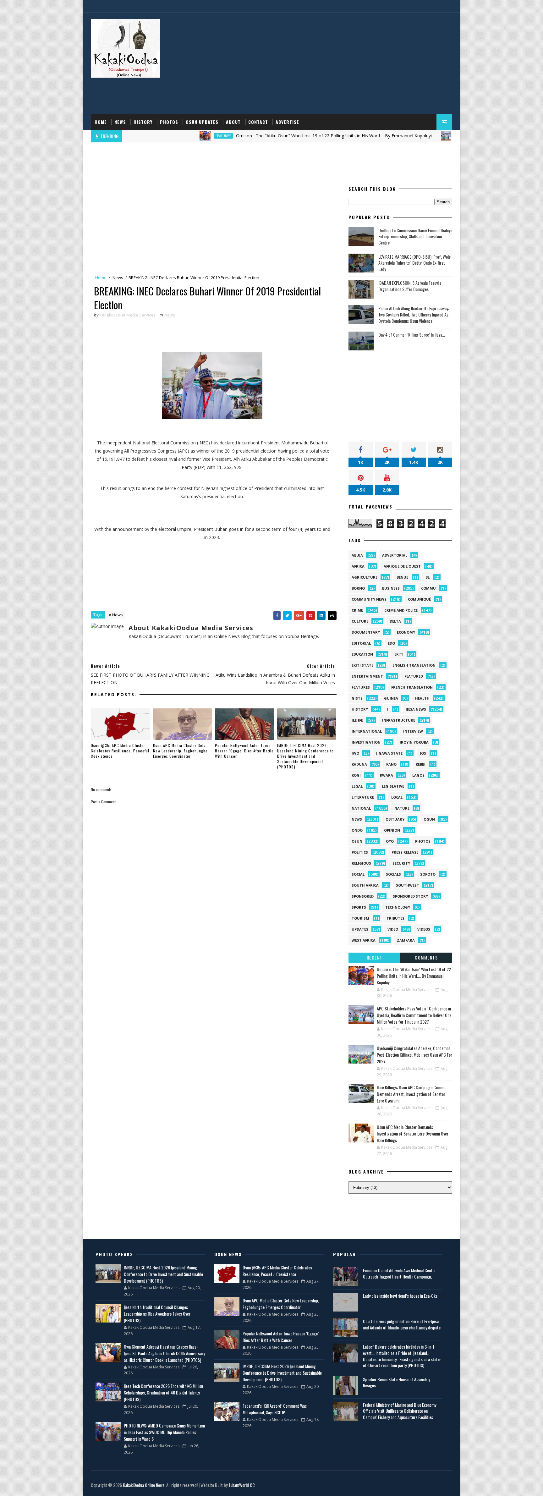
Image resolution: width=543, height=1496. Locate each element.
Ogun (429, 819)
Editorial (361, 643)
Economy (406, 632)
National (361, 808)
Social (358, 874)
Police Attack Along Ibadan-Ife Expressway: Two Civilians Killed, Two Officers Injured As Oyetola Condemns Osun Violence (413, 314)
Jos (423, 753)
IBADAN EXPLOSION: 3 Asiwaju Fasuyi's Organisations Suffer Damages (409, 285)
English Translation (414, 665)
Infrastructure (398, 720)
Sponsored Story (410, 896)
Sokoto (428, 874)
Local (397, 797)
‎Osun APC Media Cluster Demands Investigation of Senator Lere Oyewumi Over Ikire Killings (412, 1133)
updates (360, 929)
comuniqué (419, 599)
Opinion (392, 830)
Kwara (386, 775)
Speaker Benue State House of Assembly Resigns (396, 1382)
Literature (363, 797)
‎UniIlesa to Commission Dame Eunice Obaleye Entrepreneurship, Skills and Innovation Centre (415, 236)
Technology (397, 907)
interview (413, 731)
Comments (426, 957)
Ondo (357, 830)
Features (177, 136)
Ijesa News (416, 709)
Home (101, 121)
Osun (416, 136)
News (120, 121)
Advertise (287, 121)
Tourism (360, 918)
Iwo (355, 753)
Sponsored (363, 896)
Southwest (407, 885)
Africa (358, 566)
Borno (358, 588)
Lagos (418, 775)
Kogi (356, 775)
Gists (357, 698)
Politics (360, 852)
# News (116, 615)
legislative (393, 786)
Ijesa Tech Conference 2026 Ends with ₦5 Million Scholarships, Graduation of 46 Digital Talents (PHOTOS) (163, 1392)
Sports (359, 907)
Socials (393, 874)
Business (391, 588)
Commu (428, 588)
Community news (369, 599)
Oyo (390, 841)
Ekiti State (362, 665)
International (367, 731)
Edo (391, 643)
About (233, 121)
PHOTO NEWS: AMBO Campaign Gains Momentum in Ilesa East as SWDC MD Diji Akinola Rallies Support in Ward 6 (164, 1432)
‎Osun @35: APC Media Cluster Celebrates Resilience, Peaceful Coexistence (120, 751)
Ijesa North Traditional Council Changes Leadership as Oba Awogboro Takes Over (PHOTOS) (157, 1313)
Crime (357, 610)
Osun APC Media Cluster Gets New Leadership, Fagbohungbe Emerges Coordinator (180, 751)
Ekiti (398, 654)
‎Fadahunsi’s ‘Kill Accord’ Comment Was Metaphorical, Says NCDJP (275, 1409)
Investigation (366, 742)
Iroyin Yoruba (414, 742)
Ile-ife (357, 720)
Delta (395, 621)
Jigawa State (389, 753)
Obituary (395, 819)
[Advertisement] (337, 64)
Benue (402, 577)
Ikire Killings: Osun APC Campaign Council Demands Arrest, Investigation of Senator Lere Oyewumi (411, 1094)
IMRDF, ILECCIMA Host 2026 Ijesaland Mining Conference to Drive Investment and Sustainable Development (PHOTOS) (305, 756)
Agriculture (364, 577)
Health (422, 698)
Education (362, 654)
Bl (427, 577)
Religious (361, 863)
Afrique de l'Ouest (402, 566)
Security (401, 863)
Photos (169, 121)
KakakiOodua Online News (143, 1485)
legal (357, 786)
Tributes (395, 918)
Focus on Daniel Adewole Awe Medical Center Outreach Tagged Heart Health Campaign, (399, 1273)
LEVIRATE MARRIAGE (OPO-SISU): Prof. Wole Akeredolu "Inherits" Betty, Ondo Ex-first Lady (414, 262)
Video (392, 929)
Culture (360, 621)
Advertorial (394, 555)
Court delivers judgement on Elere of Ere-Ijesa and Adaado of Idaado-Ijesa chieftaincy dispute (402, 1324)
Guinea (391, 698)
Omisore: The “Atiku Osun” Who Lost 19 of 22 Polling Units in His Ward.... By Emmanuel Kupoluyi (288, 136)
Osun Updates (202, 121)
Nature (401, 808)
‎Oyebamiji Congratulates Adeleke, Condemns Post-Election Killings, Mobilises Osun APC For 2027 (414, 1054)
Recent (374, 957)
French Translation (412, 687)
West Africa (364, 940)
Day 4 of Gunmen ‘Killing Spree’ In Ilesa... (411, 334)
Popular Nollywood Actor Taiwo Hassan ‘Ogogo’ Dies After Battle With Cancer (244, 751)
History (143, 121)
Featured (413, 676)
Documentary (366, 632)
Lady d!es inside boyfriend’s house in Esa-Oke (400, 1295)
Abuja (357, 555)
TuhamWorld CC (241, 1485)
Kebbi (420, 764)
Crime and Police (401, 610)
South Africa (365, 885)
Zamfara (406, 940)
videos (423, 929)
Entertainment (367, 676)
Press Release (405, 852)
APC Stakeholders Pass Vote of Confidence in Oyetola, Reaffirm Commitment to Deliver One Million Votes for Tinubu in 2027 (414, 1015)
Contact (258, 121)
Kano (391, 764)
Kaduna (359, 764)
